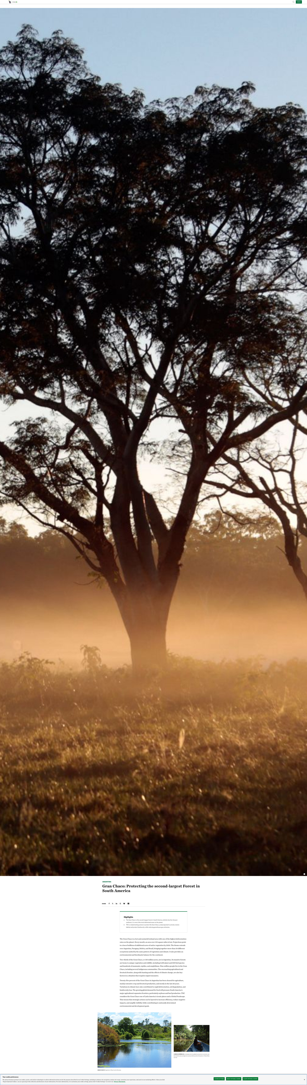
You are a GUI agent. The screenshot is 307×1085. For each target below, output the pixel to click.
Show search (294, 2)
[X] (112, 904)
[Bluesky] (124, 904)
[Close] (304, 1079)
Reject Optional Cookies (233, 1078)
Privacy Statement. (119, 1081)
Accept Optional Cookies (250, 1078)
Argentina (106, 882)
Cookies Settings (219, 1078)
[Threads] (120, 904)
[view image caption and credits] (304, 873)
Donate (299, 1)
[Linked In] (116, 904)
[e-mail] (128, 904)
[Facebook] (109, 904)
